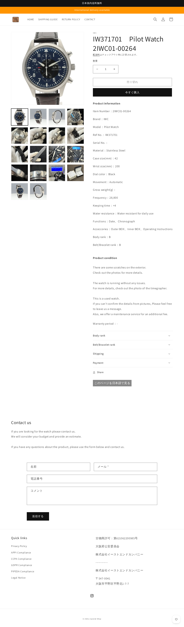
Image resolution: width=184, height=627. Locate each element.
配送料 (96, 54)
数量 (95, 60)
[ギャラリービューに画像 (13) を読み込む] (19, 172)
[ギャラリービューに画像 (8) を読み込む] (75, 135)
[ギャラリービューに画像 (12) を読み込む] (75, 154)
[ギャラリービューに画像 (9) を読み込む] (19, 154)
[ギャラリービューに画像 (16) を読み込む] (75, 172)
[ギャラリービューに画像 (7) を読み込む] (57, 135)
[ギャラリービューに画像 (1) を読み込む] (19, 117)
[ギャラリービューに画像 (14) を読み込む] (38, 172)
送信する (38, 516)
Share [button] (100, 372)
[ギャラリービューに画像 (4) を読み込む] (75, 117)
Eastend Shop (95, 619)
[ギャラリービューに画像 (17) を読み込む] (19, 191)
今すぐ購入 (132, 92)
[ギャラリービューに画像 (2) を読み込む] (38, 117)
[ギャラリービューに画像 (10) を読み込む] (38, 154)
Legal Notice (18, 577)
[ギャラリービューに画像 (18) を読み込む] (38, 191)
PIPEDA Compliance (22, 571)
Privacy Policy (19, 546)
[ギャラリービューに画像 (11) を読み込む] (57, 154)
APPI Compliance (21, 552)
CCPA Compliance (21, 558)
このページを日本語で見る (112, 383)
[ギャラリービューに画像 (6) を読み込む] (38, 135)
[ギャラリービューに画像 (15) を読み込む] (57, 172)
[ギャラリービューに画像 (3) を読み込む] (57, 117)
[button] (155, 19)
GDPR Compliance (21, 565)
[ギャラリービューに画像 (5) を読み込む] (19, 135)
